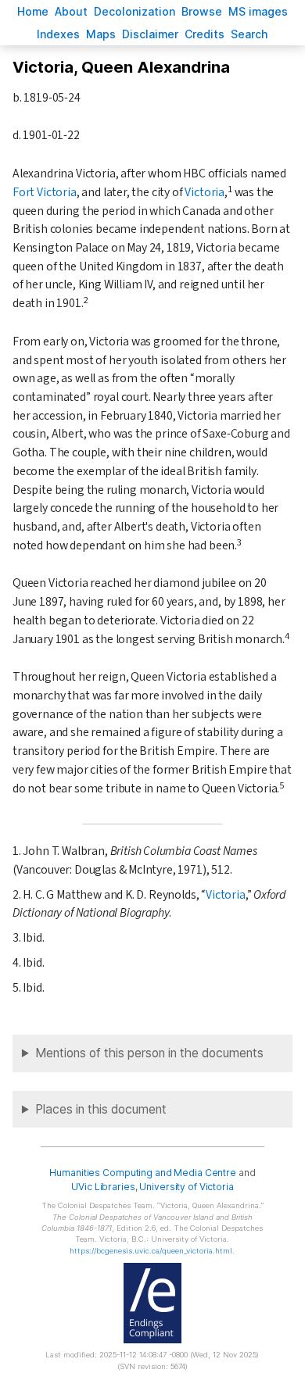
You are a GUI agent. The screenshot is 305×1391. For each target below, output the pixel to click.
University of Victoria (186, 1187)
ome (32, 11)
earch (249, 34)
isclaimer (150, 34)
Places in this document (101, 1109)
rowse (201, 11)
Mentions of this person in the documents (149, 1053)
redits (204, 34)
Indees (58, 34)
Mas (101, 34)
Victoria (204, 192)
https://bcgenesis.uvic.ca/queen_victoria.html (151, 1250)
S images (258, 11)
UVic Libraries (103, 1187)
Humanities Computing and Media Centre (142, 1172)
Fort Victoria (45, 192)
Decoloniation (134, 11)
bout (71, 11)
